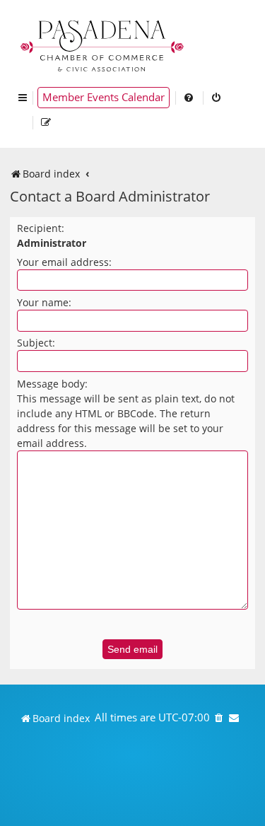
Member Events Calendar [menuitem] (103, 97)
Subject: (36, 342)
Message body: (52, 383)
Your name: (44, 302)
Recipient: (40, 228)
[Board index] (103, 44)
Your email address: (64, 262)
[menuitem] (189, 98)
